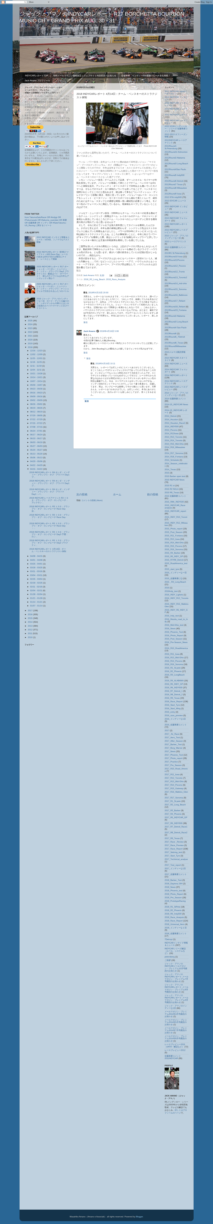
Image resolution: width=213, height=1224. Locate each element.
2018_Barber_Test (173, 880)
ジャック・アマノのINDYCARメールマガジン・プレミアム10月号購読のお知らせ (176, 967)
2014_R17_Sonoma (174, 453)
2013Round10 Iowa (174, 257)
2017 (30, 610)
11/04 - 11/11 (36, 370)
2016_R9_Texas (172, 698)
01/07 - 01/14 (36, 606)
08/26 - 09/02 (36, 404)
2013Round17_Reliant (175, 301)
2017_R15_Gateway (174, 788)
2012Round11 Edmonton (176, 152)
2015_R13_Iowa (172, 539)
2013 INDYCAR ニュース (176, 212)
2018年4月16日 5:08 (109, 331)
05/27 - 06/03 (36, 446)
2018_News (170, 887)
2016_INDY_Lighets (174, 595)
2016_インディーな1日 (175, 719)
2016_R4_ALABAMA (174, 681)
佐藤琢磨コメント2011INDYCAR (173, 1057)
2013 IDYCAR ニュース (175, 201)
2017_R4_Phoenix (173, 814)
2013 (30, 626)
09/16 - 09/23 (36, 393)
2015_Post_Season (174, 532)
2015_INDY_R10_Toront (176, 517)
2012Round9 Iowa (173, 194)
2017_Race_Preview (174, 845)
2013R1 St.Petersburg (175, 253)
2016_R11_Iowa (172, 654)
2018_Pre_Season (173, 897)
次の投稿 (81, 494)
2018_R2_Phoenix (173, 910)
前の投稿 (152, 494)
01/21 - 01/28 (36, 598)
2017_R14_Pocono (173, 785)
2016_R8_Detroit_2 (174, 694)
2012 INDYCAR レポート (176, 115)
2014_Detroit (170, 416)
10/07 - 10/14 (36, 381)
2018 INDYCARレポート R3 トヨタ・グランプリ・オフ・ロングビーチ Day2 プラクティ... (49, 542)
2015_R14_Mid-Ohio (174, 543)
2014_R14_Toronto (173, 440)
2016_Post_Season (174, 639)
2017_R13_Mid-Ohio (174, 781)
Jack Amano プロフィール (37, 80)
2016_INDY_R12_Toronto (176, 598)
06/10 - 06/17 (36, 438)
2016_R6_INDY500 (173, 688)
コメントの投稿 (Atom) (92, 500)
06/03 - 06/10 (36, 442)
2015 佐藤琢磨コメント (175, 496)
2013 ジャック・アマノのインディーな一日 (176, 237)
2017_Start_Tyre (172, 856)
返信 (85, 322)
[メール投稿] (111, 275)
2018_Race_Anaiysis (115, 279)
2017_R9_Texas (172, 838)
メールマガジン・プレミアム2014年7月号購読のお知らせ (176, 1030)
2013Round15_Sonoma (175, 289)
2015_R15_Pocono (173, 546)
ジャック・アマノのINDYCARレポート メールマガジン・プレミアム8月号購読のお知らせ (176, 988)
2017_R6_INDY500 (173, 823)
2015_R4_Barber (172, 553)
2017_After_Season (174, 741)
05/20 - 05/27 (36, 450)
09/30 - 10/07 (36, 385)
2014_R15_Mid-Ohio (174, 444)
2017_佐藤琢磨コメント (176, 874)
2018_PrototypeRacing (175, 901)
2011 (30, 633)
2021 (30, 336)
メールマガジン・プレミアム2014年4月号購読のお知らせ (176, 1014)
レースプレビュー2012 (175, 1050)
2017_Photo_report (173, 758)
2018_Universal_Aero (174, 924)
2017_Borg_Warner (174, 748)
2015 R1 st (170, 486)
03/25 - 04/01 (36, 564)
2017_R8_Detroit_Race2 (176, 832)
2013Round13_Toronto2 (176, 277)
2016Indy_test (171, 591)
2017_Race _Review (174, 842)
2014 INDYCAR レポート (176, 375)
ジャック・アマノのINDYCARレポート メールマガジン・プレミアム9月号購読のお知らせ (176, 999)
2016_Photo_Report (174, 635)
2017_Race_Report (174, 849)
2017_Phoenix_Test (174, 755)
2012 (30, 630)
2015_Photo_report (173, 529)
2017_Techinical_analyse (176, 859)
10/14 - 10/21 (36, 377)
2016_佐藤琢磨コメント (176, 725)
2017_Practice (171, 762)
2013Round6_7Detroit (175, 337)
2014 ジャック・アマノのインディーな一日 (176, 394)
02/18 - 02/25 (36, 583)
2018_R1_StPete (172, 907)
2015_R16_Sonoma (174, 549)
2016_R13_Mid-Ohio (174, 657)
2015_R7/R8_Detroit (174, 560)
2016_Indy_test (172, 616)
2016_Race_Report (174, 701)
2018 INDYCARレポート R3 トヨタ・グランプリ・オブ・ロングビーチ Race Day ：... (49, 517)
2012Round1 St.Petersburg (171, 147)
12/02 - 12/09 (36, 354)
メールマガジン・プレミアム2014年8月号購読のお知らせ (176, 1038)
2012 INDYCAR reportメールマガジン (176, 92)
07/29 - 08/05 (36, 415)
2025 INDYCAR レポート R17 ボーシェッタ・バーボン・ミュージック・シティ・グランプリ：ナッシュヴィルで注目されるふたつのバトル (53, 287)
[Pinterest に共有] (127, 275)
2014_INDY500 (172, 426)
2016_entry (170, 712)
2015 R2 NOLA (172, 489)
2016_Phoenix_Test (174, 632)
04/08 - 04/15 (36, 556)
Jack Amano (89, 331)
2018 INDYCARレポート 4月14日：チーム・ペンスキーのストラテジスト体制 (47, 550)
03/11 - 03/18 (36, 571)
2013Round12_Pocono (175, 266)
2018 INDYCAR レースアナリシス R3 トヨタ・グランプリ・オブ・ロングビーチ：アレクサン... (48, 500)
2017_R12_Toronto (173, 778)
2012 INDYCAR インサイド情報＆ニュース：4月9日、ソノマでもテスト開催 (53, 239)
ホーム (117, 494)
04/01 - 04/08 (36, 560)
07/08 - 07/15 (36, 427)
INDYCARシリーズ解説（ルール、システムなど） (175, 951)
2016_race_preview (174, 715)
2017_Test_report (173, 865)
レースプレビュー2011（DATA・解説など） (175, 1045)
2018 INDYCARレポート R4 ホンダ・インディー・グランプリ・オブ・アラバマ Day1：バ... (49, 491)
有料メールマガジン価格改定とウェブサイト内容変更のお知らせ (84, 75)
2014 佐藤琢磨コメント (175, 399)
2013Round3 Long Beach (176, 322)
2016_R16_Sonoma (174, 664)
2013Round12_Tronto (175, 272)
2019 (30, 343)
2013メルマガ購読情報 (175, 352)
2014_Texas (170, 469)
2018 (30, 347)
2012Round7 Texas (174, 184)
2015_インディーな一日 (176, 573)
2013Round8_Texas (174, 343)
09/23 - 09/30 (36, 389)
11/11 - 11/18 (36, 366)
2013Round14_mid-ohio (176, 283)
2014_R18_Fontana (174, 457)
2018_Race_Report (174, 921)
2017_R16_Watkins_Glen (176, 792)
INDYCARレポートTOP (36, 75)
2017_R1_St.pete (173, 801)
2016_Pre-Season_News (176, 642)
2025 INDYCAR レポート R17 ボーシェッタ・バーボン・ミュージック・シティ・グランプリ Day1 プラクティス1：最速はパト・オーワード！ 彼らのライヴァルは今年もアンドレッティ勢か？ (53, 272)
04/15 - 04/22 (36, 469)
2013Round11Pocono (174, 260)
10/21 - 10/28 (36, 373)
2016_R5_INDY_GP (174, 684)
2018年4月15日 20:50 (98, 293)
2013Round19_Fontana (175, 310)
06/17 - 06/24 (36, 435)
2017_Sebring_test (173, 852)
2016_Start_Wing (173, 708)
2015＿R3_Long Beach (175, 582)
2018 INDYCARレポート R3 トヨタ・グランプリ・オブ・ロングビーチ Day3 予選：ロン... (49, 534)
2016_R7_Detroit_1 (174, 691)
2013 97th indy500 (173, 197)
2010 (30, 637)
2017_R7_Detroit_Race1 (176, 827)
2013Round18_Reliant (175, 307)
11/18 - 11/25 (36, 362)
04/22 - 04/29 (36, 465)
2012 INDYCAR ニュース (176, 109)
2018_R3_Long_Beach (94, 279)
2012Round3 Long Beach (176, 164)
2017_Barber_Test (173, 744)
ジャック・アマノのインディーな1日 (176, 1007)
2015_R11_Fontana (174, 536)
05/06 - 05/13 (36, 458)
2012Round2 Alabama (175, 158)
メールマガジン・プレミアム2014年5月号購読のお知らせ (176, 1022)
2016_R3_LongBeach (175, 675)
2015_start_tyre (172, 569)
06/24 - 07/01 (36, 431)
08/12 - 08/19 (36, 412)
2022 (30, 332)
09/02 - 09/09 (36, 400)
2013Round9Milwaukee (175, 346)
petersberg (170, 957)
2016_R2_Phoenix (173, 671)
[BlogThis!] (118, 275)
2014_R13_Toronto (173, 437)
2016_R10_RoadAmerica (176, 648)
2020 (30, 340)
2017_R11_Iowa (172, 774)
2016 (30, 614)
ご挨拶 (168, 960)
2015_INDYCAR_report (175, 511)
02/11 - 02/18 (36, 587)
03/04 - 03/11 (36, 575)
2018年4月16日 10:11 (105, 363)
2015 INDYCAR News (174, 480)
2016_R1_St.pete (173, 668)
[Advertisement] (117, 470)
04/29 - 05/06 (36, 461)
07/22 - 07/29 (36, 419)
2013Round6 (170, 333)
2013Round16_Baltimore (176, 295)
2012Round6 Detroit (174, 181)
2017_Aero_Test (172, 737)
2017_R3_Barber (172, 810)
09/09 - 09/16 (36, 396)
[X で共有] (121, 275)
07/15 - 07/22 (36, 423)
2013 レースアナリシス (175, 241)
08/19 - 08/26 (36, 408)
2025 (30, 321)
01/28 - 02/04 (36, 594)
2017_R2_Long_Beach (175, 805)
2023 (30, 328)
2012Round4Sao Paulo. (175, 169)
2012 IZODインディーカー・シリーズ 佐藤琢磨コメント (176, 128)
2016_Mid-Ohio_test (174, 625)
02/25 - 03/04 (36, 579)
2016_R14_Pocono (173, 661)
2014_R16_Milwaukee (175, 447)
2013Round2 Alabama (175, 316)
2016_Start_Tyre (172, 705)
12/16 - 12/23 (36, 351)
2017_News (170, 751)
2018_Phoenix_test (173, 891)
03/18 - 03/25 (36, 568)
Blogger (139, 1217)
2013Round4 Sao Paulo (175, 327)
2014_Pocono (171, 430)
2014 (30, 622)
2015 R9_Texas (172, 492)
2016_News (170, 628)
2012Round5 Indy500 (174, 175)
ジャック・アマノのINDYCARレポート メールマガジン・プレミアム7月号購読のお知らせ (176, 978)
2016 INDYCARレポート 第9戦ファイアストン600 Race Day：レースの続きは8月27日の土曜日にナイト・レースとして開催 (53, 255)
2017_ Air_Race (172, 734)
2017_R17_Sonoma (174, 798)
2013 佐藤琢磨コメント (175, 247)
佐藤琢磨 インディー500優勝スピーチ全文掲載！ (145, 75)
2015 (30, 618)
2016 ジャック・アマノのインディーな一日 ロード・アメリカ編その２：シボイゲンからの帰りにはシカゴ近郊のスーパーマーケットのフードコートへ (53, 303)
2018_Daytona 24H (173, 884)
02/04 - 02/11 (36, 590)
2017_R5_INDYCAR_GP (176, 817)
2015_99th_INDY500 (174, 502)
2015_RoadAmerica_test (176, 563)
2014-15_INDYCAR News (176, 404)
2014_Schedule (172, 460)
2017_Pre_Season (173, 765)
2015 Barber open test (175, 476)
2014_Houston (171, 419)
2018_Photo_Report (174, 894)
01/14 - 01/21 (36, 602)
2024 (30, 324)
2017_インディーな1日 (175, 868)
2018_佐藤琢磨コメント (176, 933)
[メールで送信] (116, 275)
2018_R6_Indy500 (173, 914)
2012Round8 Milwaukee (176, 188)
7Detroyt (168, 939)
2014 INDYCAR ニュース (176, 364)
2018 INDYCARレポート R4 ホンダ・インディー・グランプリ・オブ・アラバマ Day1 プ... (49, 474)
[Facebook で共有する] (124, 275)
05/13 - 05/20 (36, 454)
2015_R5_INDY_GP (174, 556)
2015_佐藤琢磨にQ (173, 578)
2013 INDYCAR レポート (176, 224)
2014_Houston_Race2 (175, 423)
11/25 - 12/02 (36, 358)
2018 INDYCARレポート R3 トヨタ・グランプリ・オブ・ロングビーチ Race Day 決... (49, 508)
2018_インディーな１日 (176, 928)
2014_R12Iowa (172, 433)
